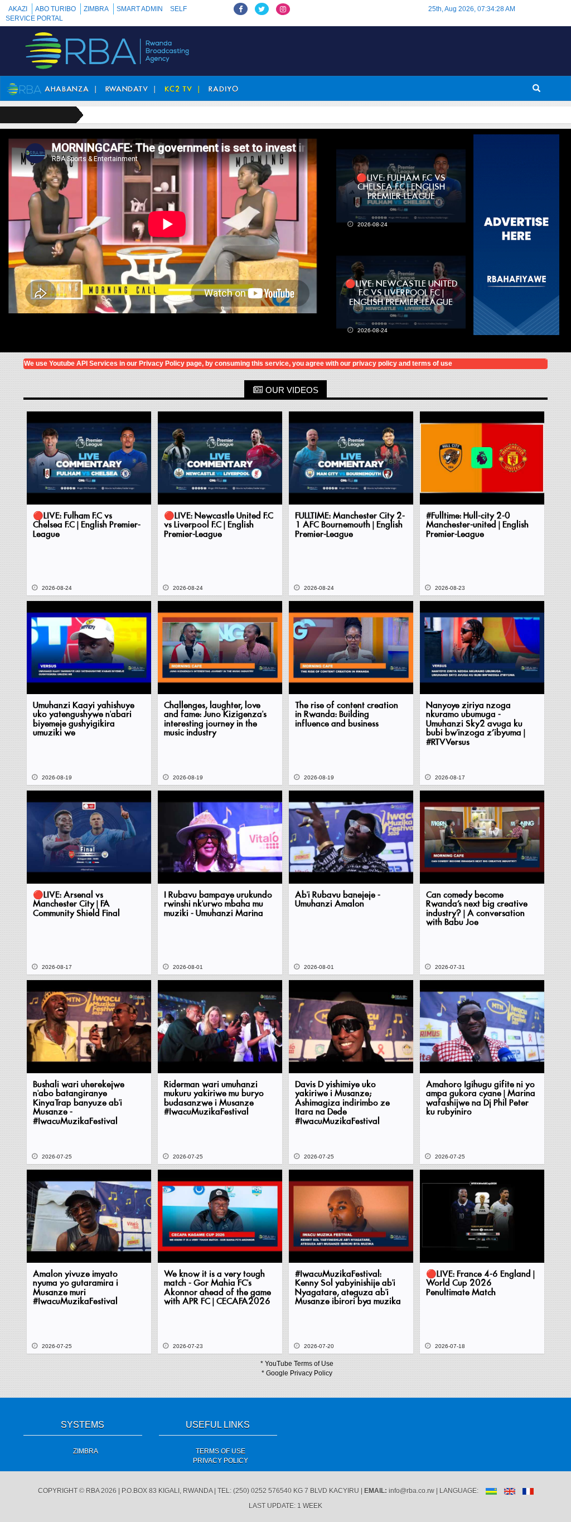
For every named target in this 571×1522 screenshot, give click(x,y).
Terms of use (220, 1451)
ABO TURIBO (55, 9)
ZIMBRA (96, 9)
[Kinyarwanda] (491, 1491)
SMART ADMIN (140, 9)
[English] (509, 1491)
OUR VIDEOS (290, 390)
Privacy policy (220, 1461)
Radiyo (223, 89)
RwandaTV (126, 89)
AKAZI (17, 9)
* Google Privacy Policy (297, 1373)
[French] (528, 1491)
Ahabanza (67, 89)
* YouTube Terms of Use (296, 1364)
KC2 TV (178, 89)
